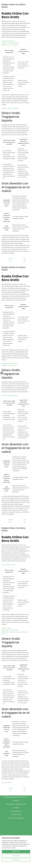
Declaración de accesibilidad (16, 818)
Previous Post (10, 259)
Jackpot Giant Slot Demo (8, 41)
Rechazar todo (16, 860)
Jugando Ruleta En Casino (9, 365)
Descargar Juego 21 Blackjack (9, 395)
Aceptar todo (16, 851)
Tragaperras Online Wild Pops (10, 363)
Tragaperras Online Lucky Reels (10, 630)
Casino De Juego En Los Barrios (10, 108)
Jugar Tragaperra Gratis (8, 564)
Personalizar (16, 855)
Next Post (25, 259)
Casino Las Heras (6, 628)
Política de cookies (16, 814)
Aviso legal (16, 807)
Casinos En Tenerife (7, 782)
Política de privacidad (16, 811)
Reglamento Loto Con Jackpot (10, 45)
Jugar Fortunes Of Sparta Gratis (10, 43)
